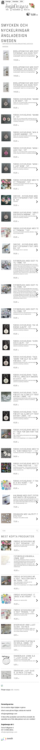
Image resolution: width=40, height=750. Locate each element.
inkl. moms (15, 689)
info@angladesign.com (9, 732)
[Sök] (37, 530)
